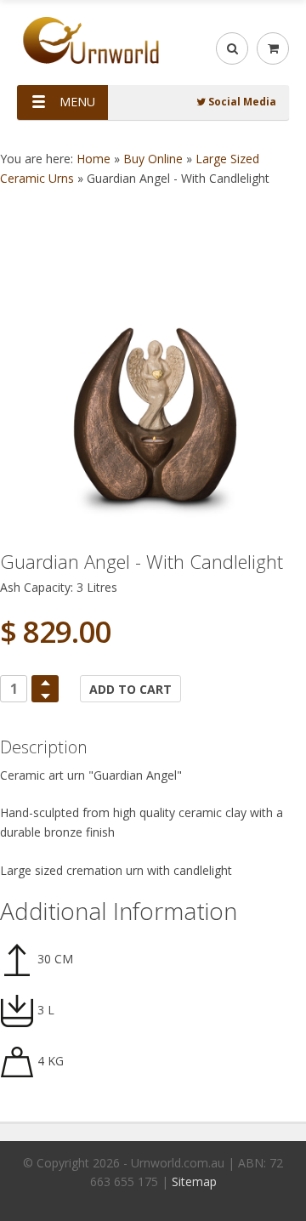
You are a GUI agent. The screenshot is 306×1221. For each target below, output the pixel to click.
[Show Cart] (273, 48)
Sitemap (194, 1181)
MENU (77, 102)
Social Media (241, 101)
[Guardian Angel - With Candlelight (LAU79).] (153, 386)
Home (93, 158)
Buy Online (153, 158)
